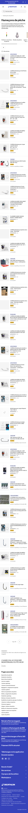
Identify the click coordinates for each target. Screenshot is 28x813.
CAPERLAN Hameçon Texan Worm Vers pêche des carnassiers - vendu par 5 (17, 366)
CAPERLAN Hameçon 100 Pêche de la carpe (18, 71)
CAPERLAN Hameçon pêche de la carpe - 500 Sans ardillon (18, 301)
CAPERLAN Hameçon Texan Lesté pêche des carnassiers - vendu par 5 (18, 188)
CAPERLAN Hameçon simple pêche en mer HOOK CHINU (17, 422)
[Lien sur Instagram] (9, 759)
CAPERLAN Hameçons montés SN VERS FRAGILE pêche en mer (18, 175)
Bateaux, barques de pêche (8, 698)
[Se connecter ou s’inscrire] (21, 6)
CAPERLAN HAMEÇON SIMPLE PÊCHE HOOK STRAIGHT (17, 131)
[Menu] (3, 6)
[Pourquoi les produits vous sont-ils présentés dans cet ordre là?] (2, 51)
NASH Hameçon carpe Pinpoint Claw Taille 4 (18, 409)
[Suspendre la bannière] (23, 2)
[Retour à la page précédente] (8, 641)
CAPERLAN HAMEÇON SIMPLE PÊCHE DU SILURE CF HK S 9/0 (17, 553)
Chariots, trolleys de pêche (8, 702)
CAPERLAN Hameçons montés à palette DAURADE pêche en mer (18, 395)
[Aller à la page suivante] (19, 641)
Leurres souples (5, 681)
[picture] (4, 58)
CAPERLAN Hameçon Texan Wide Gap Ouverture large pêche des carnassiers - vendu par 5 (18, 86)
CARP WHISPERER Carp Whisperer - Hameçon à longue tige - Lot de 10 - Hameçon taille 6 (18, 542)
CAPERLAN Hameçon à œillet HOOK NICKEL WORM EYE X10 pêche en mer (17, 569)
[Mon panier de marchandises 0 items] (25, 6)
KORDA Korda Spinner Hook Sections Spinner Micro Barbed (18, 484)
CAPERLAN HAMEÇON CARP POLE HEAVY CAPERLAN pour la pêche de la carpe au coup (18, 452)
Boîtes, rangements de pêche (9, 693)
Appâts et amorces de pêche (8, 710)
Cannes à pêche (5, 689)
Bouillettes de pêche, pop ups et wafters (11, 700)
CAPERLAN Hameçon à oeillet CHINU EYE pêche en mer (17, 103)
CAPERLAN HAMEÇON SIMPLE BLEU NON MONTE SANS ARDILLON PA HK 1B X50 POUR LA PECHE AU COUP (18, 469)
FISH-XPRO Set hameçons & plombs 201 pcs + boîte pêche (17, 261)
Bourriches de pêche (6, 679)
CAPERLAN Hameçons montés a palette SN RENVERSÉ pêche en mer (18, 525)
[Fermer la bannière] (25, 2)
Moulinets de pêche (6, 677)
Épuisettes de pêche (6, 675)
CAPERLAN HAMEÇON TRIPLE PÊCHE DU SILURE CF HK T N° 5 (17, 380)
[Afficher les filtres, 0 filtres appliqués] (3, 47)
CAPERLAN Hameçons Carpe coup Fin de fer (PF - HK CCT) (17, 146)
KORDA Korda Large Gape (16, 584)
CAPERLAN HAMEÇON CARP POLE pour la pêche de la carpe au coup (18, 57)
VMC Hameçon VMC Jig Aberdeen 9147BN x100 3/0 (17, 438)
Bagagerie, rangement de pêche (9, 687)
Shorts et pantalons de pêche (9, 691)
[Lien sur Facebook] (2, 759)
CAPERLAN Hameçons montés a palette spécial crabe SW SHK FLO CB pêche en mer (18, 349)
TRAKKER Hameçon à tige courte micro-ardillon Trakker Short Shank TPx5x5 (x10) (18, 614)
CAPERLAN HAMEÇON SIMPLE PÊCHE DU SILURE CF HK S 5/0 (17, 331)
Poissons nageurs (6, 704)
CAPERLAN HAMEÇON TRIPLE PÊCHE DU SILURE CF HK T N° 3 (17, 244)
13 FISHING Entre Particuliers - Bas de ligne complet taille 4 (18, 627)
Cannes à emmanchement (8, 685)
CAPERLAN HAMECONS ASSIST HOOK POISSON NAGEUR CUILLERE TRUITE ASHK (18, 203)
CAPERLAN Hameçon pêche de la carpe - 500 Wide (18, 230)
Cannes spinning (5, 683)
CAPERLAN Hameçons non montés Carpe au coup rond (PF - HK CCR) (17, 117)
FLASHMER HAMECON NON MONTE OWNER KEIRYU (17, 217)
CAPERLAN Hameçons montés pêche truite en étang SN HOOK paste (18, 511)
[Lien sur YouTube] (6, 759)
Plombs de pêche (17, 39)
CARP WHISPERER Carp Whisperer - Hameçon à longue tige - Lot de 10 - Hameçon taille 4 (18, 600)
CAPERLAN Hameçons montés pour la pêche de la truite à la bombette (18, 274)
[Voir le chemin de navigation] (2, 15)
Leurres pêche (5, 712)
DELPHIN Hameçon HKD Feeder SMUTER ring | (18, 161)
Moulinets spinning (6, 695)
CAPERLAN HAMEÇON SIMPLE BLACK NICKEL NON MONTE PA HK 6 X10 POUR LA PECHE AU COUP (18, 317)
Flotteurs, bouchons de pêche (7, 40)
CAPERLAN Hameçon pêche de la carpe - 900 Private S (18, 288)
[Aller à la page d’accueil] (12, 6)
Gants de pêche (5, 714)
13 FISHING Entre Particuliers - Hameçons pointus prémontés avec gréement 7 (18, 499)
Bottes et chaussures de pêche (9, 708)
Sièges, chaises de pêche (8, 706)
